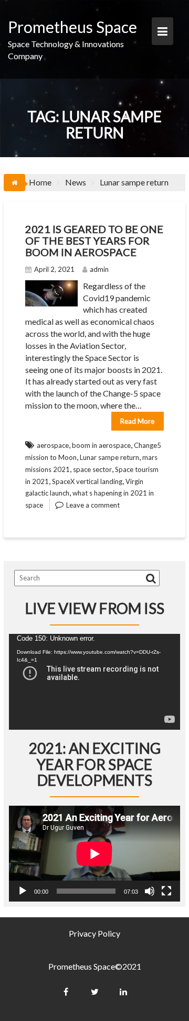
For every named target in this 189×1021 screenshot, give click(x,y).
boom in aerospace (101, 445)
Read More (137, 421)
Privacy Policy (94, 933)
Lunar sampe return (109, 457)
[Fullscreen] (166, 891)
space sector (92, 469)
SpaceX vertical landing (87, 481)
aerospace (53, 445)
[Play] (22, 891)
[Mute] (149, 891)
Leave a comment (93, 505)
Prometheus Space (72, 26)
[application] (94, 682)
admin (99, 269)
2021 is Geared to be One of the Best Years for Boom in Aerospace (94, 240)
